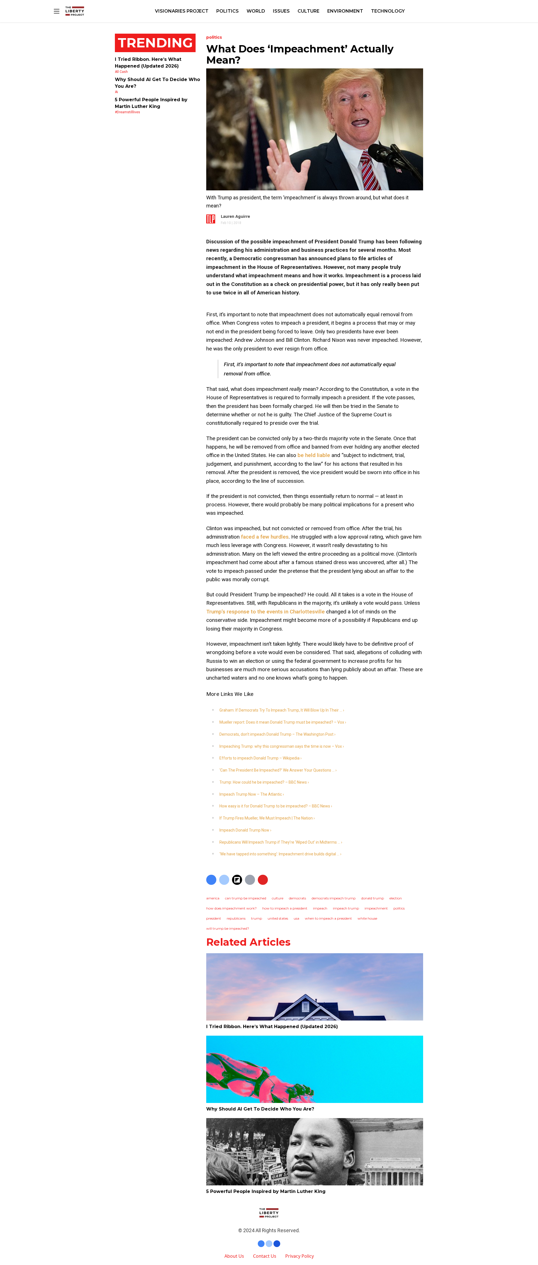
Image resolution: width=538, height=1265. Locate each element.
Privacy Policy (299, 1256)
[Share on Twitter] (224, 880)
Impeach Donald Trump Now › (245, 830)
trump (256, 918)
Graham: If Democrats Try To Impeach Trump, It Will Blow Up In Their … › (281, 710)
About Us (234, 1256)
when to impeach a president (328, 918)
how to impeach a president (284, 908)
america (212, 898)
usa (296, 918)
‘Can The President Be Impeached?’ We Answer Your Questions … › (278, 770)
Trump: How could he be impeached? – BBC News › (264, 782)
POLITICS (227, 11)
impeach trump (346, 908)
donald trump (372, 898)
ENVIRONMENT (345, 11)
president (213, 918)
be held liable (314, 455)
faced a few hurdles (265, 537)
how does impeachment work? (231, 908)
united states (278, 918)
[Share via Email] (250, 880)
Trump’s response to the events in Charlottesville (265, 611)
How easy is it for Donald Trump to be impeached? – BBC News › (275, 806)
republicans (236, 918)
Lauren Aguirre (235, 216)
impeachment (376, 908)
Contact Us (264, 1256)
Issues (281, 11)
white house (367, 918)
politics (399, 908)
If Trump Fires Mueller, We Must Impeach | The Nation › (267, 818)
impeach (320, 908)
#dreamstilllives (127, 112)
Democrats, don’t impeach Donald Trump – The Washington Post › (277, 734)
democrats (297, 898)
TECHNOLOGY (388, 11)
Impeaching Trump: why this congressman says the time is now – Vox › (281, 746)
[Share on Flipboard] (237, 880)
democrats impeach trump (334, 898)
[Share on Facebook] (211, 880)
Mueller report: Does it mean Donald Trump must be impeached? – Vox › (282, 722)
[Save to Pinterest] (263, 880)
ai (116, 92)
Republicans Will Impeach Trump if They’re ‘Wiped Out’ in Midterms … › (280, 842)
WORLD (256, 11)
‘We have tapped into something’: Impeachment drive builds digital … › (280, 854)
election (395, 898)
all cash (121, 72)
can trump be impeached (245, 898)
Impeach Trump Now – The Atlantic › (251, 794)
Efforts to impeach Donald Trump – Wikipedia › (260, 758)
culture (277, 898)
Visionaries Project (181, 11)
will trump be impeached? (227, 928)
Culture (308, 11)
